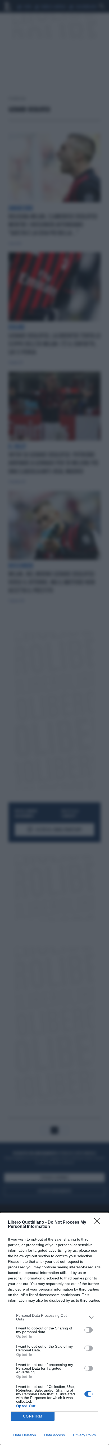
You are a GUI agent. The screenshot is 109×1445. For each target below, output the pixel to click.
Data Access (54, 1435)
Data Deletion (24, 1435)
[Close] (99, 1223)
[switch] (88, 1330)
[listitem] (54, 1317)
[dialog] (54, 1328)
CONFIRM (33, 1416)
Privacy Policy (84, 1435)
